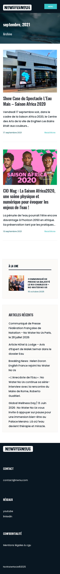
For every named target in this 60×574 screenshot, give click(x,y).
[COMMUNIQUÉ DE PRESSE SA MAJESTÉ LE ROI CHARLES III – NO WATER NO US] (16, 283)
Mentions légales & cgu (17, 545)
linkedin (7, 516)
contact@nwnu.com (15, 480)
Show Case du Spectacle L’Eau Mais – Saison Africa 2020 (27, 101)
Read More (49, 132)
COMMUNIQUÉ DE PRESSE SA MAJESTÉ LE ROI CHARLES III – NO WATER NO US (39, 283)
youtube (8, 511)
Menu (50, 6)
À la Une (13, 266)
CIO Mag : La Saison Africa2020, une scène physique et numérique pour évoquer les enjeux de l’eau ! (29, 198)
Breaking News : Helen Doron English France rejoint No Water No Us (29, 365)
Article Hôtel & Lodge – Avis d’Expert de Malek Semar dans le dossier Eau (30, 349)
